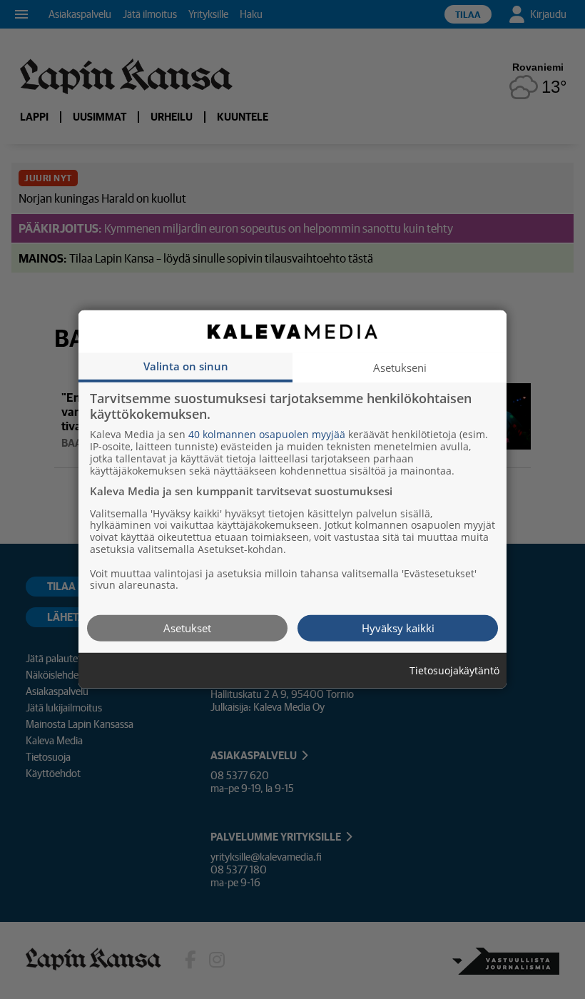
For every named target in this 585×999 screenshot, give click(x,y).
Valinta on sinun (185, 366)
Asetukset (187, 628)
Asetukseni (400, 367)
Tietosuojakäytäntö (454, 671)
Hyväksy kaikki (398, 628)
